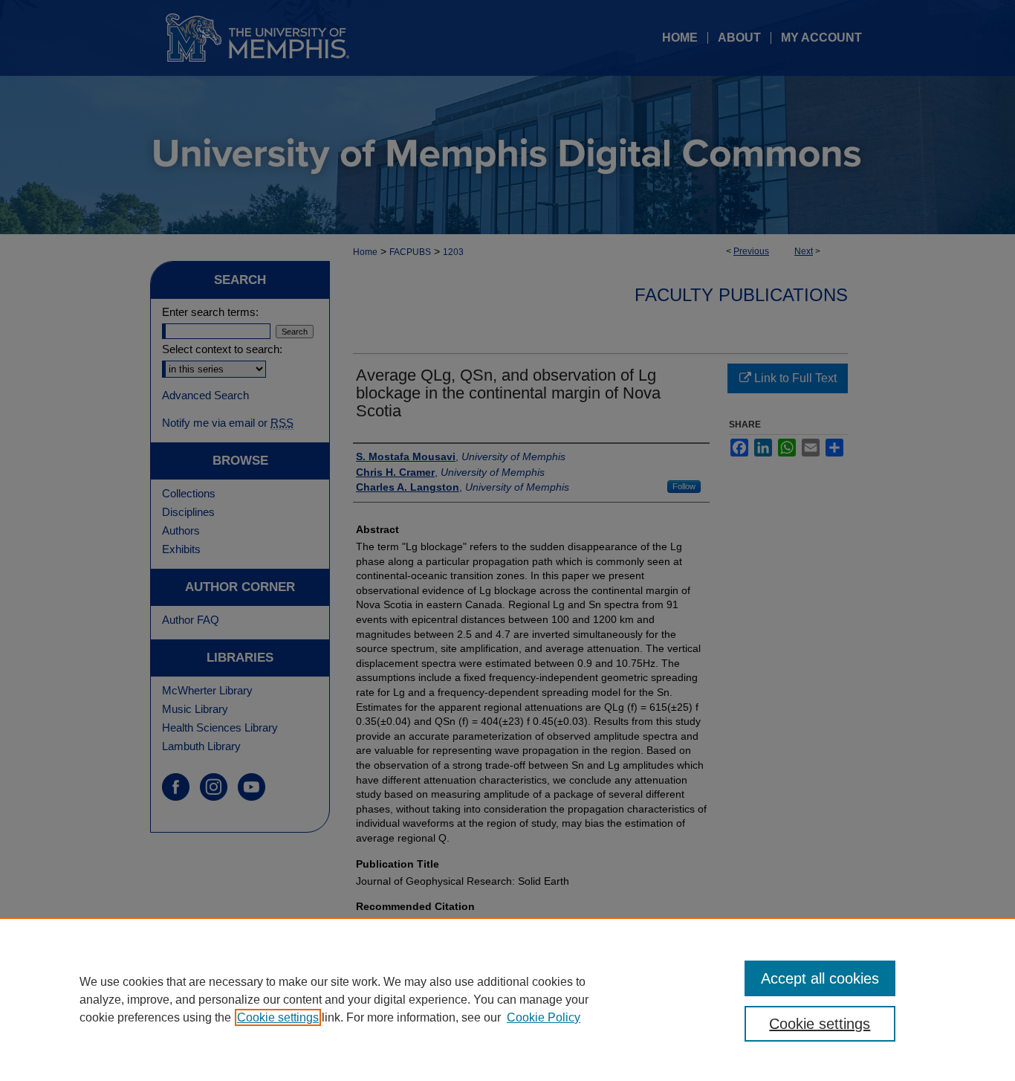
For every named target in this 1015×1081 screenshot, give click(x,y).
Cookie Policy (543, 1017)
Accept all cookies (820, 978)
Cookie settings (278, 1017)
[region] (507, 999)
